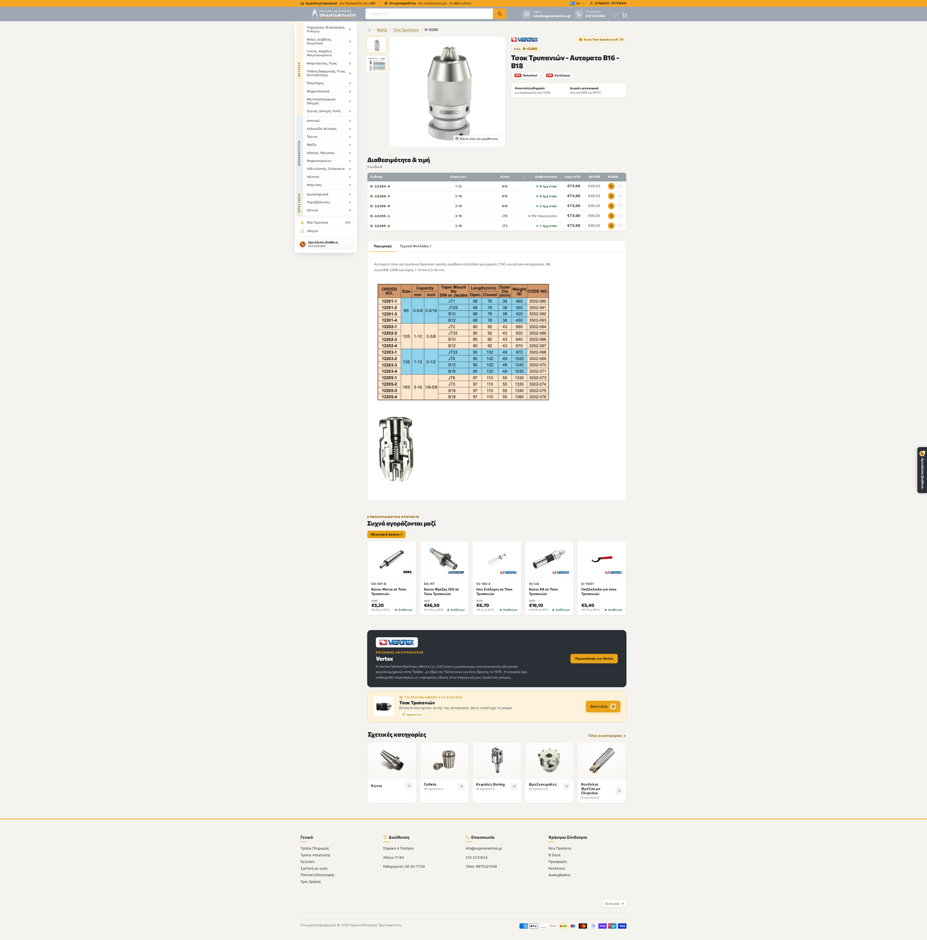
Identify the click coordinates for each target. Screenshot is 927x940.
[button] (377, 45)
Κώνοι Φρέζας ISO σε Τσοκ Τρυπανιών (441, 591)
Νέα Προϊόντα (559, 848)
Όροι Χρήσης (311, 881)
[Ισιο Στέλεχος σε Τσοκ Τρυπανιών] (496, 559)
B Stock (554, 855)
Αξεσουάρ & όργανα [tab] (386, 534)
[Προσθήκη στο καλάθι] (611, 186)
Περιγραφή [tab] (383, 246)
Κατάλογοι (556, 868)
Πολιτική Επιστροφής (318, 875)
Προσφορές (557, 861)
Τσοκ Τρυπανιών (406, 29)
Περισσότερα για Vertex (594, 658)
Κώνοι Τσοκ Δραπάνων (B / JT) (602, 39)
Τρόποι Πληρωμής (315, 848)
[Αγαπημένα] (615, 15)
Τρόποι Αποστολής (315, 855)
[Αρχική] (369, 29)
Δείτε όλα (598, 706)
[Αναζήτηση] (499, 13)
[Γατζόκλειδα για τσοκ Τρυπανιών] (601, 559)
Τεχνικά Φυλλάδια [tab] (415, 246)
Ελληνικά (612, 904)
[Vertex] (524, 39)
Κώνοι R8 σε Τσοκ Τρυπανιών (543, 591)
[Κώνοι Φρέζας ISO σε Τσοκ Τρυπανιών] (444, 559)
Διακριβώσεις (559, 875)
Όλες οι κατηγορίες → (607, 736)
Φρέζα (382, 29)
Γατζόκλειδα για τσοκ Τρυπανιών (599, 591)
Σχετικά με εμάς (314, 868)
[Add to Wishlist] (620, 186)
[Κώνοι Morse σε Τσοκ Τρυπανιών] (391, 559)
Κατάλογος (558, 75)
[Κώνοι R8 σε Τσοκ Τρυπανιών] (549, 559)
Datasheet (526, 75)
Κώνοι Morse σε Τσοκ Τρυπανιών (388, 591)
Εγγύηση (307, 861)
